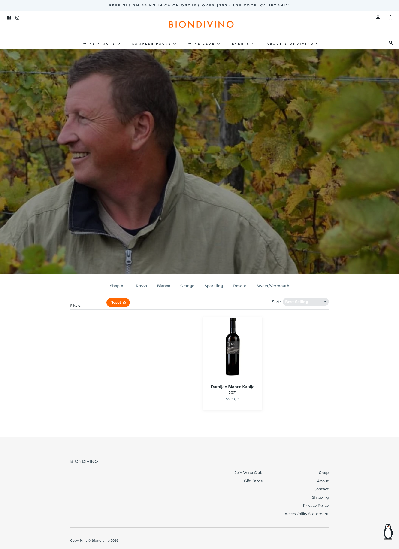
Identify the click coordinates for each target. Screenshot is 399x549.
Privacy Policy (316, 505)
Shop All (118, 286)
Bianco (163, 286)
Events (242, 43)
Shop (324, 472)
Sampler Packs (152, 43)
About (323, 481)
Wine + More (100, 43)
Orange (187, 286)
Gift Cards (253, 481)
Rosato (239, 286)
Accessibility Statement (307, 514)
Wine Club (202, 43)
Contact (321, 489)
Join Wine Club (249, 472)
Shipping (320, 497)
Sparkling (214, 286)
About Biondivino (291, 43)
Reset (116, 302)
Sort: (277, 302)
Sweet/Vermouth (273, 286)
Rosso (141, 286)
